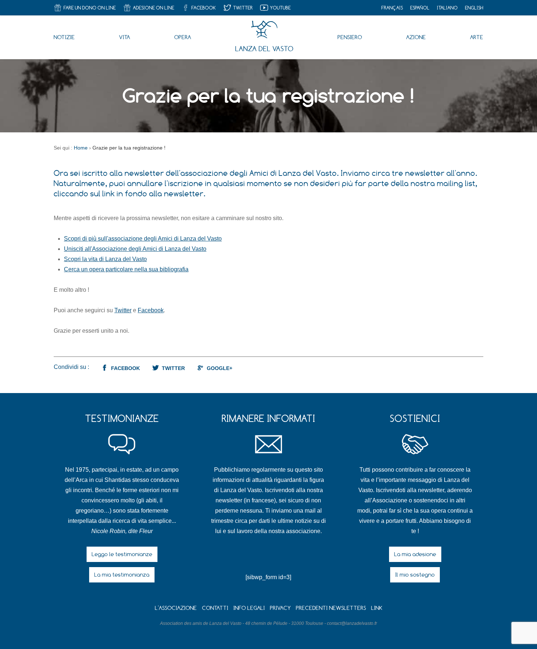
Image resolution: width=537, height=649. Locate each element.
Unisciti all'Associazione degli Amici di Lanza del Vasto (135, 249)
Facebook (151, 310)
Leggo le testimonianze (122, 554)
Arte (476, 37)
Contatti (215, 607)
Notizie (64, 37)
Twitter (123, 310)
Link (376, 607)
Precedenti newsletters (331, 607)
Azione (416, 37)
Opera (182, 37)
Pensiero (350, 37)
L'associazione (176, 607)
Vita (124, 37)
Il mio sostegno (415, 574)
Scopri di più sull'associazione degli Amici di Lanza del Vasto (143, 238)
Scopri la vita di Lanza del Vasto (105, 259)
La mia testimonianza (121, 574)
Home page (264, 29)
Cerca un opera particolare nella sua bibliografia (126, 269)
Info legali (249, 607)
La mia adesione (415, 554)
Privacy (280, 607)
